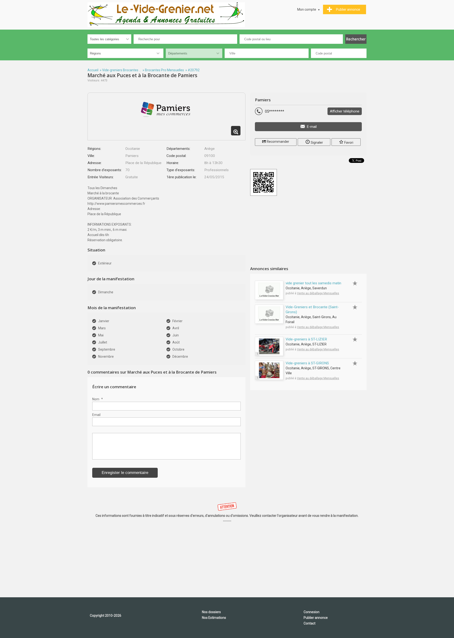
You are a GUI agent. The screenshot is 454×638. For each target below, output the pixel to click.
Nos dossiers (211, 612)
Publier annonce (316, 618)
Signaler (316, 142)
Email (96, 415)
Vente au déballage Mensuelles (318, 293)
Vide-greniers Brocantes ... (121, 70)
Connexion (311, 612)
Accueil (92, 70)
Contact (309, 623)
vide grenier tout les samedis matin (313, 283)
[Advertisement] (308, 231)
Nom (97, 399)
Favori (348, 142)
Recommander (277, 141)
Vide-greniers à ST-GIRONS (307, 363)
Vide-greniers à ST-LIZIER (306, 339)
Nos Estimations (214, 618)
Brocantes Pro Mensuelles (164, 70)
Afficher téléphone (344, 111)
